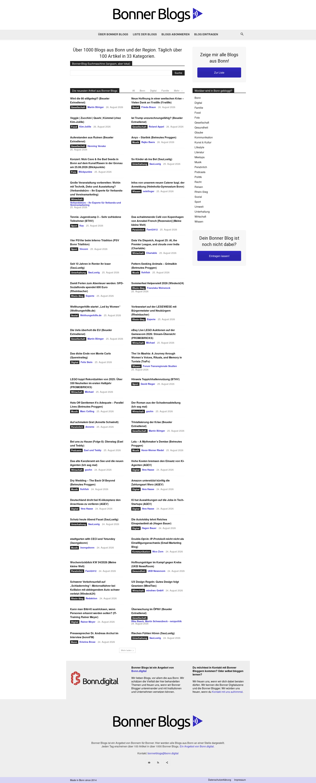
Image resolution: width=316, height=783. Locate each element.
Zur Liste (219, 72)
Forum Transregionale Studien (160, 366)
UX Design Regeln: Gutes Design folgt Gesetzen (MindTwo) (155, 584)
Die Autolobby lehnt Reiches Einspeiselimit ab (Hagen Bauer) (151, 521)
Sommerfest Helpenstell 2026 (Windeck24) (157, 283)
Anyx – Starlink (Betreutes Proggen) (153, 137)
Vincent (83, 249)
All (133, 90)
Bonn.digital (138, 671)
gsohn (149, 411)
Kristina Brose (87, 641)
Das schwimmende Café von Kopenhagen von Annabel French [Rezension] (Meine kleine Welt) (157, 221)
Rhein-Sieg (77, 296)
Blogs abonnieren (175, 34)
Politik (198, 177)
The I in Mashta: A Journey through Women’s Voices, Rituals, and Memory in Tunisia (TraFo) (156, 357)
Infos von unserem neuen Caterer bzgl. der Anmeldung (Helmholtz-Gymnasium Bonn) (157, 184)
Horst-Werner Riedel (152, 450)
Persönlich (138, 229)
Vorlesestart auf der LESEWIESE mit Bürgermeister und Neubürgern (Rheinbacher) (153, 310)
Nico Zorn (157, 551)
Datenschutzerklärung (219, 779)
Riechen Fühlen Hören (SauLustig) (153, 633)
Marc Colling (87, 411)
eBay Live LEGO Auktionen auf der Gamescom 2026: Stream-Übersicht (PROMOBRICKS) (153, 334)
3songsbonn (87, 547)
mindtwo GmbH (154, 590)
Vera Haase (148, 469)
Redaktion (91, 598)
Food (74, 126)
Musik (135, 142)
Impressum (240, 779)
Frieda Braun (148, 107)
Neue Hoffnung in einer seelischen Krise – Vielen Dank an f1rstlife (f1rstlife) (157, 100)
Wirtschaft (77, 199)
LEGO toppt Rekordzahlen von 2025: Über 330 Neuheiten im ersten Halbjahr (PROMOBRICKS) (96, 383)
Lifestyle (199, 147)
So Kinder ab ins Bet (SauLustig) (151, 159)
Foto (73, 172)
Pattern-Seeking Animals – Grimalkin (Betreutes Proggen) (154, 266)
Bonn (142, 90)
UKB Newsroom (156, 571)
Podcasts (76, 450)
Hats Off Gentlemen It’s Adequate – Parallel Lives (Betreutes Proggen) (96, 404)
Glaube (199, 132)
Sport (74, 225)
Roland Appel (156, 126)
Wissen (136, 191)
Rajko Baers (148, 142)
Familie (165, 90)
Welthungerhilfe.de (91, 315)
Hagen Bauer (149, 528)
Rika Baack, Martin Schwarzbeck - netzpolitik (156, 621)
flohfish (145, 272)
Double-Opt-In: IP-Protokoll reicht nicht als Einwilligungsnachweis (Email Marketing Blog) (157, 543)
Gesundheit (138, 571)
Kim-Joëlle (85, 126)
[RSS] (158, 762)
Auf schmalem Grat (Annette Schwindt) (94, 422)
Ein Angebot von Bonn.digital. (197, 746)
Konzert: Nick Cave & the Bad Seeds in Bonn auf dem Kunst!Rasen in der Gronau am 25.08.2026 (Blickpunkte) (96, 163)
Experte (90, 295)
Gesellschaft (78, 107)
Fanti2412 (152, 229)
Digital (153, 90)
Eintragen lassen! (219, 256)
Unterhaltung (139, 164)
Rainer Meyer (88, 621)
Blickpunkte (85, 171)
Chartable (151, 253)
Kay (81, 225)
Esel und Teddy (92, 450)
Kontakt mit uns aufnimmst (227, 692)
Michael (150, 342)
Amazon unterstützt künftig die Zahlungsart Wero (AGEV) (150, 482)
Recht (198, 182)
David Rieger (148, 383)
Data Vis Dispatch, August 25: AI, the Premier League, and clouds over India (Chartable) (155, 244)
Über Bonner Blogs (113, 34)
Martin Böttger (96, 107)
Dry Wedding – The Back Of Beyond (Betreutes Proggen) (92, 482)
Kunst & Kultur (203, 142)
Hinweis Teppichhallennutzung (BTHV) (155, 379)
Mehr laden (126, 650)
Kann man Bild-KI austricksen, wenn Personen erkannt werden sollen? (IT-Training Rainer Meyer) (93, 613)
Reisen (199, 187)
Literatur (199, 152)
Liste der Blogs (145, 34)
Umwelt (199, 206)
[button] (242, 34)
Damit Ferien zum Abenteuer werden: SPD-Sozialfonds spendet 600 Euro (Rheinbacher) (96, 287)
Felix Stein (86, 362)
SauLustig (155, 163)
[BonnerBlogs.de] (158, 15)
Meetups (200, 157)
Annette (89, 426)
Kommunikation (141, 551)
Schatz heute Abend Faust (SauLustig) (94, 519)
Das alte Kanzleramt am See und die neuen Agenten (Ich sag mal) (96, 463)
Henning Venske (97, 146)
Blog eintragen (206, 34)
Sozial (135, 107)
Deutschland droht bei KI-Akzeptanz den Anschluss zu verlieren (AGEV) (95, 502)
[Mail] (149, 762)
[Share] (167, 762)
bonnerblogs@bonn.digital (163, 753)
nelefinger (148, 191)
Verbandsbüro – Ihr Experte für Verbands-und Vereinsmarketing (95, 204)
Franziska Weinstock (158, 287)
